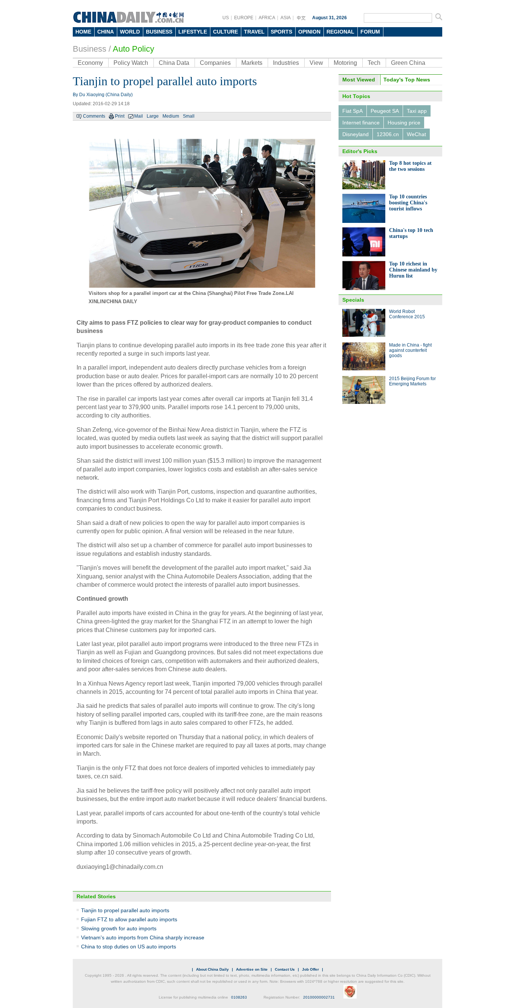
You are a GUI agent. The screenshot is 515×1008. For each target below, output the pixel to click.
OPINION (309, 32)
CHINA (105, 32)
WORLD (130, 32)
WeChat (416, 134)
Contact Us (285, 969)
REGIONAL (340, 32)
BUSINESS (159, 32)
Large (153, 116)
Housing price (404, 123)
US (225, 17)
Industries (286, 63)
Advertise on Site (252, 969)
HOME (83, 32)
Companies (215, 63)
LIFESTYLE (192, 32)
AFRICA (267, 17)
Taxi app (417, 111)
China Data (174, 63)
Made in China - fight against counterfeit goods (410, 350)
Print (119, 116)
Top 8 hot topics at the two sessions (410, 166)
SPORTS (281, 32)
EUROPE (243, 17)
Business (89, 49)
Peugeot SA (385, 111)
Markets (251, 63)
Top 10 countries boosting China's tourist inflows (408, 203)
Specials (353, 300)
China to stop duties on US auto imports (128, 947)
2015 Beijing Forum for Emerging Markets (412, 381)
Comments (94, 116)
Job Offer (310, 969)
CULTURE (225, 32)
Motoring (345, 63)
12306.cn (388, 134)
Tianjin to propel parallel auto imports (125, 910)
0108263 (239, 997)
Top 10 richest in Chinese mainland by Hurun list (413, 270)
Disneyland (355, 134)
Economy (90, 63)
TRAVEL (254, 32)
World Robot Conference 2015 (407, 314)
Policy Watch (130, 63)
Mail (138, 116)
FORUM (370, 32)
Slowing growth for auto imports (118, 928)
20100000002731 (319, 997)
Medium (170, 116)
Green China (408, 63)
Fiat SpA (352, 111)
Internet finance (361, 123)
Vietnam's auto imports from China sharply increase (142, 937)
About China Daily (212, 969)
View (316, 63)
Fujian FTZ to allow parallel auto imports (129, 919)
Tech (374, 63)
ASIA (285, 17)
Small (189, 116)
